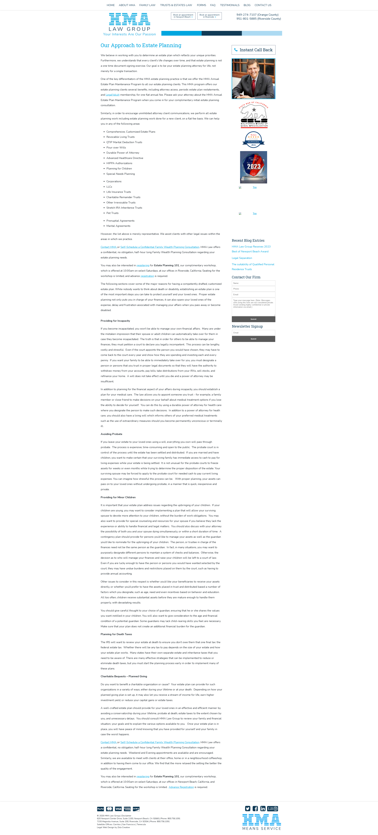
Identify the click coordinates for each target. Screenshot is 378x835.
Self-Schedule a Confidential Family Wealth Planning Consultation (159, 247)
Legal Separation (242, 258)
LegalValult (112, 95)
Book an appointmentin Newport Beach (183, 15)
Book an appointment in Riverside (209, 15)
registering (143, 265)
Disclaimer (126, 815)
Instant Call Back (256, 49)
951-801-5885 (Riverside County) (259, 19)
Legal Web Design (105, 827)
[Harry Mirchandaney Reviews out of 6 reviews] (253, 147)
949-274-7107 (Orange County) (258, 15)
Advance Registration (181, 787)
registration (147, 276)
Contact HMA (109, 247)
